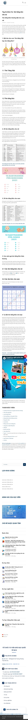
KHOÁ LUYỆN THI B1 (6, 486)
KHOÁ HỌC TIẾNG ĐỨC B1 (7, 484)
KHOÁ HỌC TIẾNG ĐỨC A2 (7, 482)
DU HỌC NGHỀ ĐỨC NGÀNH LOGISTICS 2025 (15, 611)
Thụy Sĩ (4, 433)
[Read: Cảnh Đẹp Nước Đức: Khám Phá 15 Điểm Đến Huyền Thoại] (3, 546)
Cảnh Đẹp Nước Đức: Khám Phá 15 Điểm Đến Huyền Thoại (15, 546)
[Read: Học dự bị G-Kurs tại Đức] (3, 574)
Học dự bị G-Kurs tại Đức (11, 574)
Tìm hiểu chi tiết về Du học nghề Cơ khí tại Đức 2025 (15, 606)
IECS (21, 32)
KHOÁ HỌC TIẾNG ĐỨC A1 (7, 480)
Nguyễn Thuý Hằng (11, 22)
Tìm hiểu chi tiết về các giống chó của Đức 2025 (14, 554)
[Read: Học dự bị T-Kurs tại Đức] (3, 581)
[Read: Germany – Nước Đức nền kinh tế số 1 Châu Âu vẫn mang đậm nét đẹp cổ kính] (3, 541)
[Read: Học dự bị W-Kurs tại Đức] (3, 578)
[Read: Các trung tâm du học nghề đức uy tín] (3, 594)
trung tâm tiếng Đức (6, 444)
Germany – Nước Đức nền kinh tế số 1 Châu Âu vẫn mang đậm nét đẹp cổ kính (15, 541)
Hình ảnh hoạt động (8, 689)
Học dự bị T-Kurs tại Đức (11, 580)
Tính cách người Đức (7, 412)
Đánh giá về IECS (7, 691)
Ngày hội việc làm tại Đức (11, 537)
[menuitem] (22, 2)
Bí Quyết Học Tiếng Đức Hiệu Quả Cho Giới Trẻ (14, 625)
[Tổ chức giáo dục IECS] (11, 2)
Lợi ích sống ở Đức (7, 414)
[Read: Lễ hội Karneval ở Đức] (3, 550)
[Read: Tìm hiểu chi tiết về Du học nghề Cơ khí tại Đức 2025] (3, 606)
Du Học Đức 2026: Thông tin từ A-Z (14, 567)
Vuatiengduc (8, 443)
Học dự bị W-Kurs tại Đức (11, 577)
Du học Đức (6, 697)
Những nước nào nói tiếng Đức (9, 423)
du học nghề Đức (21, 443)
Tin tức (5, 694)
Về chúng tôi (6, 686)
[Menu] (25, 2)
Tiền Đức (5, 427)
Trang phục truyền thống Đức (9, 425)
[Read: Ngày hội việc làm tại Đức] (3, 538)
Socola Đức (5, 421)
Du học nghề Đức (7, 700)
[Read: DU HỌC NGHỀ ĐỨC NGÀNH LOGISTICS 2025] (3, 611)
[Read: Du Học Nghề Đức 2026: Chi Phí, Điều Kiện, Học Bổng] (3, 597)
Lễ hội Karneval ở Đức (10, 550)
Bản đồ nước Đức (6, 429)
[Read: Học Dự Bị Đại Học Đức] (3, 571)
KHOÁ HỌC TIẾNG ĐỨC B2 (7, 488)
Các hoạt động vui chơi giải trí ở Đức (10, 416)
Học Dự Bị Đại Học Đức (11, 570)
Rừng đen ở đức (6, 420)
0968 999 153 (16, 664)
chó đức (5, 440)
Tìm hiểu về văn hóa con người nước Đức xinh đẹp (13, 410)
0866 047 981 (9, 664)
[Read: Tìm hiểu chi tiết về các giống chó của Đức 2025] (3, 554)
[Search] (22, 2)
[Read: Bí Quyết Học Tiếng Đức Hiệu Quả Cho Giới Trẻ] (3, 625)
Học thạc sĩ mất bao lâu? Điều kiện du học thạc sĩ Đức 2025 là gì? (14, 602)
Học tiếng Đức (6, 703)
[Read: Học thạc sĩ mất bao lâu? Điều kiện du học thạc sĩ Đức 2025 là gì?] (3, 602)
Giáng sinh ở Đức (11, 436)
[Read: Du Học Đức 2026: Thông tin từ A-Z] (3, 568)
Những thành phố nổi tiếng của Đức (10, 418)
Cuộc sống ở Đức (6, 431)
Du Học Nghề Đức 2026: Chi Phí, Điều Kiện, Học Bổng (14, 597)
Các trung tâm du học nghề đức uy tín (14, 593)
